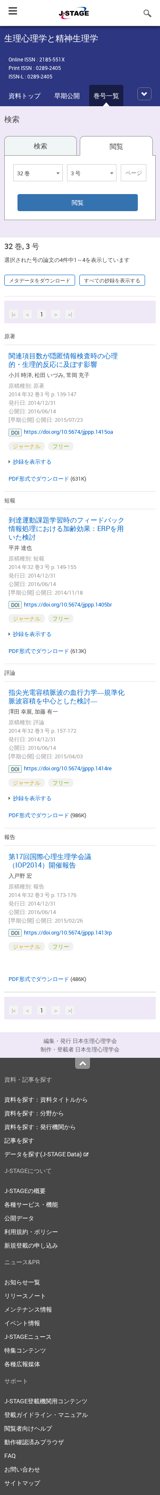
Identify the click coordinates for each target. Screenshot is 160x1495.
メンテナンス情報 (28, 1309)
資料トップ (25, 95)
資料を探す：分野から (34, 1113)
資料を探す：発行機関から (40, 1127)
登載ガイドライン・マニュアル (46, 1415)
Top (82, 1063)
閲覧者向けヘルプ (28, 1428)
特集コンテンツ (25, 1350)
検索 (40, 146)
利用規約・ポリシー (31, 1232)
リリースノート (25, 1296)
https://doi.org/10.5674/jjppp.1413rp (68, 932)
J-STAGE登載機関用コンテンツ (45, 1401)
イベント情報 (22, 1323)
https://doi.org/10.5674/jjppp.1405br (68, 604)
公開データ (19, 1218)
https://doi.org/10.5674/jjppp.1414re (68, 768)
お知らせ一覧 (22, 1282)
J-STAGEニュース (28, 1336)
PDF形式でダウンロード (39, 478)
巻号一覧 (106, 95)
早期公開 (67, 95)
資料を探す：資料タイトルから (46, 1099)
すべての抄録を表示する (112, 280)
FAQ (10, 1455)
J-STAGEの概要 (25, 1191)
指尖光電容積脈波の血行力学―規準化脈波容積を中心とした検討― (67, 696)
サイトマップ (22, 1483)
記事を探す (19, 1140)
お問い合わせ (22, 1469)
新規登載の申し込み (31, 1245)
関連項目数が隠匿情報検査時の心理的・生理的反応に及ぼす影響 (63, 360)
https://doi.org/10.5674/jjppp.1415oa (68, 431)
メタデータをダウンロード (39, 280)
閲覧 (116, 146)
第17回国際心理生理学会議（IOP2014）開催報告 (50, 861)
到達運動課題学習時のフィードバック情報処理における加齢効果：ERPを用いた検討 (67, 528)
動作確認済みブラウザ (34, 1442)
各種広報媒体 (22, 1364)
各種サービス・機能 (31, 1204)
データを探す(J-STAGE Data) (43, 1154)
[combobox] (38, 172)
